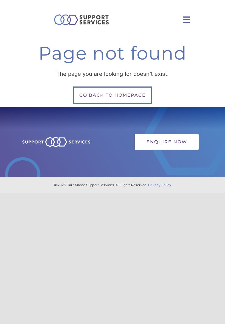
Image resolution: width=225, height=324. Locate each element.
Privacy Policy (159, 185)
